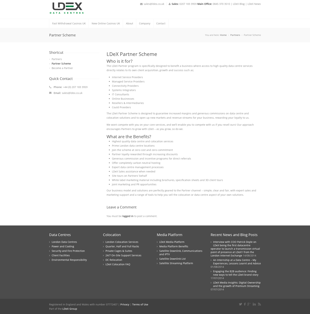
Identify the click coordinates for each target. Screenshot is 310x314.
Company (144, 23)
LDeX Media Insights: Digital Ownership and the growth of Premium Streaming (237, 284)
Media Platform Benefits (173, 246)
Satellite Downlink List (172, 258)
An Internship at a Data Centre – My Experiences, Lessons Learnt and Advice (237, 261)
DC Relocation (113, 259)
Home (223, 35)
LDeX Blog (239, 4)
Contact (160, 23)
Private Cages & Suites (118, 251)
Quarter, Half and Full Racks (122, 246)
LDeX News (254, 4)
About (129, 23)
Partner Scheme (61, 63)
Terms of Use (140, 304)
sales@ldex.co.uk (154, 4)
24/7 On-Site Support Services (123, 255)
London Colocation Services (121, 242)
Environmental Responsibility (69, 259)
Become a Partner (62, 68)
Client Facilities (61, 255)
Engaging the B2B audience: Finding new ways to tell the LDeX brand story (235, 273)
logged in (127, 216)
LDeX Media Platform (171, 242)
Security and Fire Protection (68, 251)
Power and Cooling (63, 246)
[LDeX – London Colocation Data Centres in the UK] (66, 12)
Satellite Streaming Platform (176, 263)
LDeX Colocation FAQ (117, 264)
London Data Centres (64, 242)
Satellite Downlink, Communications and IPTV (180, 252)
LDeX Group (69, 308)
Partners (235, 35)
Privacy (124, 304)
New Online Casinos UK (106, 23)
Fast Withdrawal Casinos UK (69, 23)
